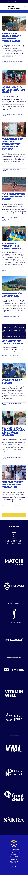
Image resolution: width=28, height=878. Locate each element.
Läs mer (4, 64)
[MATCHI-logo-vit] (14, 551)
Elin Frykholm (6, 355)
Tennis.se (20, 114)
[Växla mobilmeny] (25, 5)
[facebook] (17, 866)
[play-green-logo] (14, 706)
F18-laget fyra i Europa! (12, 382)
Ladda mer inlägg (14, 515)
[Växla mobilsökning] (25, 7)
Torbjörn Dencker (6, 61)
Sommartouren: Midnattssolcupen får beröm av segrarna (13, 431)
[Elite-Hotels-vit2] (14, 528)
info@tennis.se (14, 863)
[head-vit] (14, 629)
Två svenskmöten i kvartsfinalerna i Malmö (13, 196)
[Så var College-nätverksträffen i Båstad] (14, 77)
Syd (18, 169)
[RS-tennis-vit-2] (14, 605)
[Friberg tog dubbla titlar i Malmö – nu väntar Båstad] (14, 23)
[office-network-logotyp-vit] (14, 762)
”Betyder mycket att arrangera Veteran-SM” (12, 485)
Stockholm (19, 355)
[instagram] (12, 866)
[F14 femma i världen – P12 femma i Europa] (14, 233)
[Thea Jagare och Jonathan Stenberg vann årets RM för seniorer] (14, 129)
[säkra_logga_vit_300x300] (14, 809)
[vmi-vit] (14, 738)
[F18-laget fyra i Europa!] (14, 370)
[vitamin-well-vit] (14, 683)
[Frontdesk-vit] (14, 785)
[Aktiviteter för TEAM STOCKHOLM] (14, 331)
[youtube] (15, 866)
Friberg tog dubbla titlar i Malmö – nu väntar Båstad (11, 37)
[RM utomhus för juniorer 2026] (14, 283)
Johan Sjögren (6, 169)
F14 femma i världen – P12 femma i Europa (11, 246)
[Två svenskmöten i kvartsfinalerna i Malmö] (14, 184)
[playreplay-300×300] (14, 659)
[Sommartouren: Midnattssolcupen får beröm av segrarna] (14, 418)
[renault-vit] (14, 575)
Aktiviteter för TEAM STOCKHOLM (12, 342)
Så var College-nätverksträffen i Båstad (13, 90)
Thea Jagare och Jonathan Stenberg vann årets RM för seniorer (12, 144)
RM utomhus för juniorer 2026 (12, 295)
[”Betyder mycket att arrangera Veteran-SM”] (14, 472)
